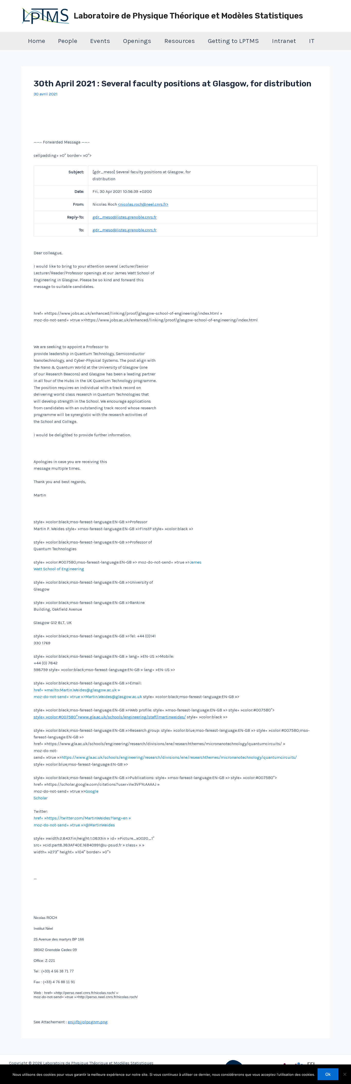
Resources (179, 40)
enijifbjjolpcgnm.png (88, 1021)
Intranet (284, 40)
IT (312, 40)
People (67, 40)
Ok (328, 1074)
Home (36, 40)
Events (100, 40)
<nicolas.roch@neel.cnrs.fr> (143, 204)
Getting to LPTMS (233, 40)
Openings (137, 40)
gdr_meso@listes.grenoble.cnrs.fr (124, 217)
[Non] (344, 1074)
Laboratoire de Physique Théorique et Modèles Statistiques (188, 16)
